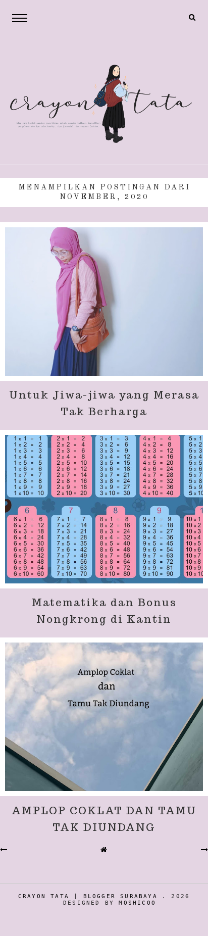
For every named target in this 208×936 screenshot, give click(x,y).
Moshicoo (137, 903)
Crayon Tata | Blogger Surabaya (88, 896)
